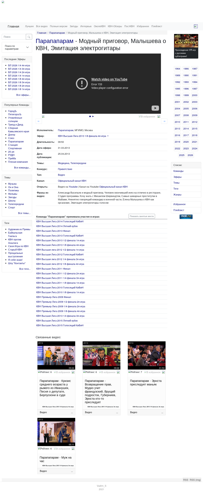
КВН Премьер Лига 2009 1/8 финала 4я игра (60, 311)
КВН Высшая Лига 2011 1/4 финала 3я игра (60, 278)
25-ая (11, 151)
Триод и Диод (15, 124)
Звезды (12, 197)
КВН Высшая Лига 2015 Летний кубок (57, 320)
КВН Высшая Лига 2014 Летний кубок (57, 226)
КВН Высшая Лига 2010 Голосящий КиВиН (60, 287)
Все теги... (24, 268)
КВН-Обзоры (115, 26)
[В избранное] (147, 116)
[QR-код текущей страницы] (196, 26)
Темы (176, 182)
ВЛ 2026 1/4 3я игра (19, 68)
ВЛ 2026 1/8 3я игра (19, 82)
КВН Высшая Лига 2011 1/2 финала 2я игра (60, 273)
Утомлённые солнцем (15, 119)
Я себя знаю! (15, 259)
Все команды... (22, 167)
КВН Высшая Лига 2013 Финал (53, 231)
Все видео (42, 26)
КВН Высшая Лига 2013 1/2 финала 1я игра (60, 240)
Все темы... (24, 213)
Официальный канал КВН (72, 180)
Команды (178, 171)
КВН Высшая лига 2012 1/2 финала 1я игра (60, 249)
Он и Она (13, 187)
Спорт (11, 207)
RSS (185, 480)
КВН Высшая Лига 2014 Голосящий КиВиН (60, 221)
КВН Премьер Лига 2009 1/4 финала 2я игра (60, 306)
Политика (13, 190)
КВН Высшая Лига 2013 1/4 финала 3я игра (60, 315)
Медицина (63, 163)
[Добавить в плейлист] (158, 116)
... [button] (72, 412)
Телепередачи (16, 204)
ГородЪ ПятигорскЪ (14, 112)
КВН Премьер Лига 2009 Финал (53, 297)
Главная (13, 26)
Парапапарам (16, 141)
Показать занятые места (142, 216)
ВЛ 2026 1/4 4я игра (19, 65)
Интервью (86, 26)
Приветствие (65, 169)
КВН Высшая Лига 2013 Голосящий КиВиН (60, 235)
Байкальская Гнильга (15, 234)
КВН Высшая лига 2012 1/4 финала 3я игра (60, 259)
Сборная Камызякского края (18, 129)
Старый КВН (15, 249)
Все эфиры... (23, 95)
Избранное (143, 26)
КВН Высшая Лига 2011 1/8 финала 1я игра (60, 282)
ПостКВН (129, 26)
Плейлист (156, 26)
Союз (11, 138)
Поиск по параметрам (11, 47)
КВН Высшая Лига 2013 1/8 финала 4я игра (82, 136)
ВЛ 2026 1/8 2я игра (19, 85)
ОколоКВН (100, 26)
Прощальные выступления (15, 254)
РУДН (11, 155)
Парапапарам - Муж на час (55, 459)
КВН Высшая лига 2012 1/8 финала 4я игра (60, 264)
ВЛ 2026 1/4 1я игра (19, 75)
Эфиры (177, 177)
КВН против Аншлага (14, 241)
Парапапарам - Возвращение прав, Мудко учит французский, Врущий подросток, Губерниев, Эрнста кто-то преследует (100, 391)
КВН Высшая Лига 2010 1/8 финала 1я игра (60, 292)
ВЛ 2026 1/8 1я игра (19, 89)
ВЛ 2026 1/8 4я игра (19, 79)
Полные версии (58, 26)
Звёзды (74, 26)
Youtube (73, 186)
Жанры (177, 194)
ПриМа (12, 158)
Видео (61, 174)
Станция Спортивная (15, 146)
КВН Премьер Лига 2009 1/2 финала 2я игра (60, 301)
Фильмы (12, 193)
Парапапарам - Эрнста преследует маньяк (146, 382)
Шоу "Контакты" (17, 263)
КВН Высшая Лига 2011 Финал (53, 268)
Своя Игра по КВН (18, 246)
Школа (11, 200)
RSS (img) (195, 480)
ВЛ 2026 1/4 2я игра (19, 72)
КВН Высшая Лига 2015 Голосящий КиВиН (60, 325)
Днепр (11, 134)
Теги (175, 188)
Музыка (12, 183)
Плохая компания (18, 161)
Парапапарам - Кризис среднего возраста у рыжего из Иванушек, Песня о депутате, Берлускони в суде (55, 387)
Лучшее (29, 26)
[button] (107, 136)
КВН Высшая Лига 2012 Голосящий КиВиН (60, 254)
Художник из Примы (19, 229)
